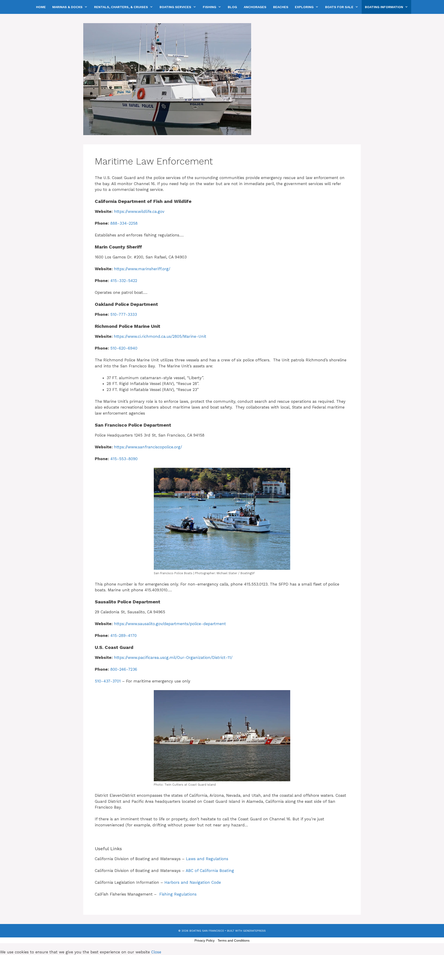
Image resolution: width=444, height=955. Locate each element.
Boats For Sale (339, 7)
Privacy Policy (204, 940)
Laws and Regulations (207, 858)
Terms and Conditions (234, 940)
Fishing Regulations (178, 894)
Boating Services (175, 7)
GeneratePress (254, 930)
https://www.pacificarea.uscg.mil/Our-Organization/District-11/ (173, 657)
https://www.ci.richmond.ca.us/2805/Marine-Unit (160, 336)
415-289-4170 (123, 635)
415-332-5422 (123, 280)
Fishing (209, 7)
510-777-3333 (123, 314)
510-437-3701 (108, 681)
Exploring (304, 7)
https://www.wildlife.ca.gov (139, 211)
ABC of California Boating (210, 870)
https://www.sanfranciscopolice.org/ (148, 447)
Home (41, 7)
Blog (232, 7)
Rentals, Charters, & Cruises (121, 7)
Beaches (280, 7)
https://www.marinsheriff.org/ (142, 269)
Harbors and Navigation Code (192, 882)
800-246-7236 (123, 669)
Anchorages (255, 7)
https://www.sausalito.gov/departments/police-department (170, 623)
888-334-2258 (124, 223)
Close (156, 952)
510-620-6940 (123, 348)
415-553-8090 (124, 458)
